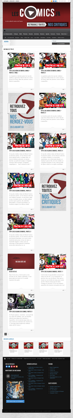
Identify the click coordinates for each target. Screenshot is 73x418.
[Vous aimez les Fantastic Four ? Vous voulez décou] (15, 389)
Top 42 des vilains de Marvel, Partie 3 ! (20, 191)
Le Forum (39, 358)
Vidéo (20, 33)
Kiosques (17, 37)
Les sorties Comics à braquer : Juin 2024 (13, 351)
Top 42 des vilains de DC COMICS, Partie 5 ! (20, 312)
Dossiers (31, 33)
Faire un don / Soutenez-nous (58, 358)
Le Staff (8, 358)
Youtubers (54, 37)
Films (22, 37)
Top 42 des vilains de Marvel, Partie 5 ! (20, 151)
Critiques (16, 33)
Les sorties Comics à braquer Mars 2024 (43, 351)
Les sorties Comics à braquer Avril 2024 (28, 351)
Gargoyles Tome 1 (54, 393)
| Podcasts (12, 1)
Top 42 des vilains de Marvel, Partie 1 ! (52, 272)
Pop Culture (52, 375)
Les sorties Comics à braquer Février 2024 (58, 351)
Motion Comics (61, 37)
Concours (53, 33)
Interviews (36, 33)
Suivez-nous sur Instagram (16, 401)
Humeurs (42, 33)
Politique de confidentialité (16, 358)
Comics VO (52, 370)
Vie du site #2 (13, 272)
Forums (58, 33)
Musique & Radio (53, 373)
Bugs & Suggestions (54, 367)
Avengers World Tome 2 (55, 386)
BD (5, 37)
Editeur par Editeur (47, 358)
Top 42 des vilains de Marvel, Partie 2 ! (20, 232)
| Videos (17, 1)
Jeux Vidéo (36, 37)
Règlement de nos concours (30, 358)
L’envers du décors (54, 372)
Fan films (49, 37)
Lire (31, 89)
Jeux (32, 37)
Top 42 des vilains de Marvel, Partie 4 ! (52, 151)
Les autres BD (11, 37)
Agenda (47, 33)
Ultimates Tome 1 (53, 388)
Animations (43, 37)
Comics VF (52, 368)
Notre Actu (63, 34)
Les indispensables (7, 33)
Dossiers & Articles (9, 339)
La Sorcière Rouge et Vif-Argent (57, 391)
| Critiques (5, 1)
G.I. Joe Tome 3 (53, 389)
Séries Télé (26, 37)
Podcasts (25, 33)
